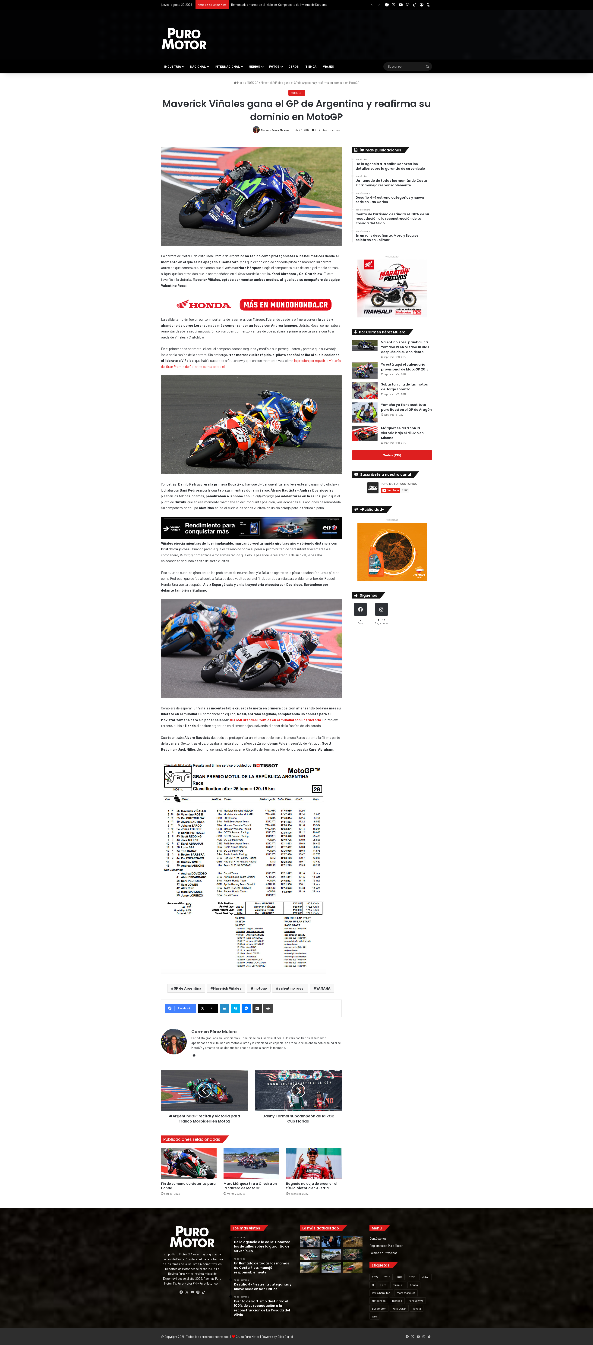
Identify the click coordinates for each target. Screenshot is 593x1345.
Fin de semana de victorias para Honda (188, 1185)
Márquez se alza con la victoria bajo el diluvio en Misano (402, 433)
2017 (399, 1277)
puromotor (379, 1308)
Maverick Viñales (227, 988)
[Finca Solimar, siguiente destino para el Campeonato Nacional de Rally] (353, 1267)
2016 (387, 1277)
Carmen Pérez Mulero (275, 130)
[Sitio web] (194, 1055)
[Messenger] (246, 1008)
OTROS (293, 66)
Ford (383, 1284)
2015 (375, 1277)
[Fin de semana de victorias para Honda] (189, 1163)
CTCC (412, 1277)
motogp (260, 988)
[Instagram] (198, 1292)
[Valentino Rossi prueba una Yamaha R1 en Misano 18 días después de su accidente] (365, 345)
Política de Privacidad (383, 1253)
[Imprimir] (268, 1008)
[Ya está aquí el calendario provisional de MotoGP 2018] (365, 370)
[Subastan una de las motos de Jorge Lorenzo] (365, 390)
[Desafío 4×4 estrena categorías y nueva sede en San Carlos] (353, 1241)
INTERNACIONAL (227, 66)
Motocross (379, 1300)
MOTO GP (252, 83)
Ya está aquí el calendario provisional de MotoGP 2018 (405, 367)
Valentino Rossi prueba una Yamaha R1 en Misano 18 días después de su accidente (405, 347)
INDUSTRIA (172, 66)
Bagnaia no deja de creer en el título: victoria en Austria (311, 1185)
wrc (374, 1316)
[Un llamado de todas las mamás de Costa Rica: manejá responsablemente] (331, 1241)
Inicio (240, 83)
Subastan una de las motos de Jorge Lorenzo (404, 387)
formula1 (398, 1284)
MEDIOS (254, 66)
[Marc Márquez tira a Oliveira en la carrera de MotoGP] (251, 1163)
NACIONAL (198, 66)
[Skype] (235, 1008)
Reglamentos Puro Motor (386, 1246)
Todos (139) (392, 455)
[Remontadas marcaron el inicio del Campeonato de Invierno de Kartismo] (331, 1267)
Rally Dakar (399, 1308)
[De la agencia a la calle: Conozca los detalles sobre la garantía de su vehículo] (310, 1241)
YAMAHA (323, 988)
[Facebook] (181, 1292)
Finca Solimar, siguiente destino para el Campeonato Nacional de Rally (277, 4)
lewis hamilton (381, 1292)
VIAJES (328, 66)
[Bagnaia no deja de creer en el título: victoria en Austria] (314, 1163)
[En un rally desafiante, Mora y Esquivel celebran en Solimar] (353, 1254)
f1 (373, 1284)
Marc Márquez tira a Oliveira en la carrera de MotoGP (250, 1185)
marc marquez (406, 1292)
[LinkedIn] (224, 1008)
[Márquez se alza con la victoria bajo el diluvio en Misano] (365, 433)
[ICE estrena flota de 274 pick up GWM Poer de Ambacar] (331, 1254)
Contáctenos (378, 1238)
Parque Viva (416, 1300)
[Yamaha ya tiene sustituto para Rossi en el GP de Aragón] (365, 412)
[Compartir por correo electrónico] (257, 1008)
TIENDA (310, 66)
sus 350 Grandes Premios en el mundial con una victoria (275, 720)
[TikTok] (203, 1292)
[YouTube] (192, 1292)
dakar (425, 1277)
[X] (186, 1292)
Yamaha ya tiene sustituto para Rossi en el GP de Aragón (406, 407)
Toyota (417, 1308)
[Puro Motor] (184, 38)
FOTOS (274, 66)
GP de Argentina (187, 988)
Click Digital (285, 1337)
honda (414, 1284)
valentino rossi (291, 988)
